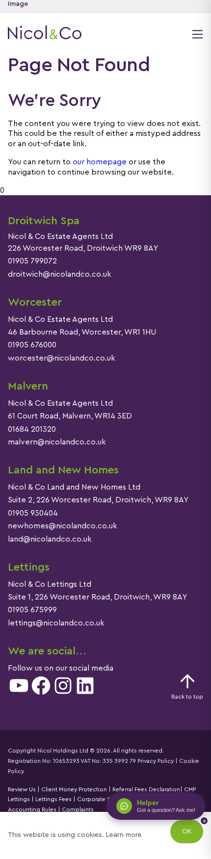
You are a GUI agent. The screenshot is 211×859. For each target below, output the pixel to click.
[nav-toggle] (196, 34)
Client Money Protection (74, 789)
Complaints (77, 809)
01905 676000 (32, 345)
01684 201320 (32, 429)
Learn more (124, 835)
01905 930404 (33, 513)
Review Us (22, 789)
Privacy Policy (155, 761)
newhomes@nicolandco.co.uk (62, 526)
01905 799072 (32, 261)
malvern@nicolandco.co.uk (57, 442)
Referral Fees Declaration (146, 789)
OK (186, 831)
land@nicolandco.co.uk (50, 539)
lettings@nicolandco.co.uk (56, 623)
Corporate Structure (104, 799)
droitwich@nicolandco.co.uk (59, 274)
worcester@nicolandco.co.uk (61, 358)
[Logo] (44, 34)
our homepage (100, 162)
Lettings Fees (53, 799)
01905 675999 (32, 610)
